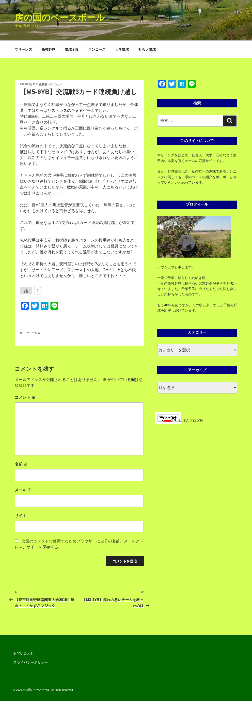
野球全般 (72, 49)
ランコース (97, 49)
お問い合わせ (23, 653)
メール (23, 490)
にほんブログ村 (191, 421)
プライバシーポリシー (30, 662)
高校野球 (48, 49)
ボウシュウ (56, 84)
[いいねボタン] (26, 290)
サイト (21, 515)
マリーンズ (23, 49)
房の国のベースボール (60, 17)
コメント (25, 397)
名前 (21, 464)
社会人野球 (147, 49)
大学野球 (122, 49)
